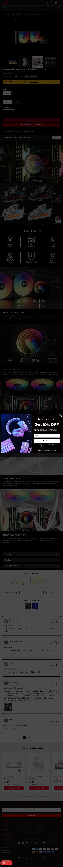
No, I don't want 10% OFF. (47, 445)
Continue (47, 441)
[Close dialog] (60, 415)
